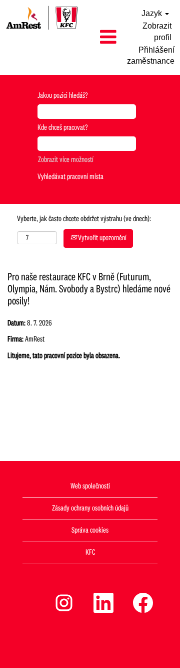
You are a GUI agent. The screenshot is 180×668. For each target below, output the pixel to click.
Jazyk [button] (153, 13)
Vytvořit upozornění (101, 238)
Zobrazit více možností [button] (66, 160)
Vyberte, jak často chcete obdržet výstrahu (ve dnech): (84, 219)
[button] (102, 38)
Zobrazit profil (157, 32)
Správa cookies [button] (90, 531)
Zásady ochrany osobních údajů (90, 509)
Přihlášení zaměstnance (150, 56)
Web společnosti (90, 486)
